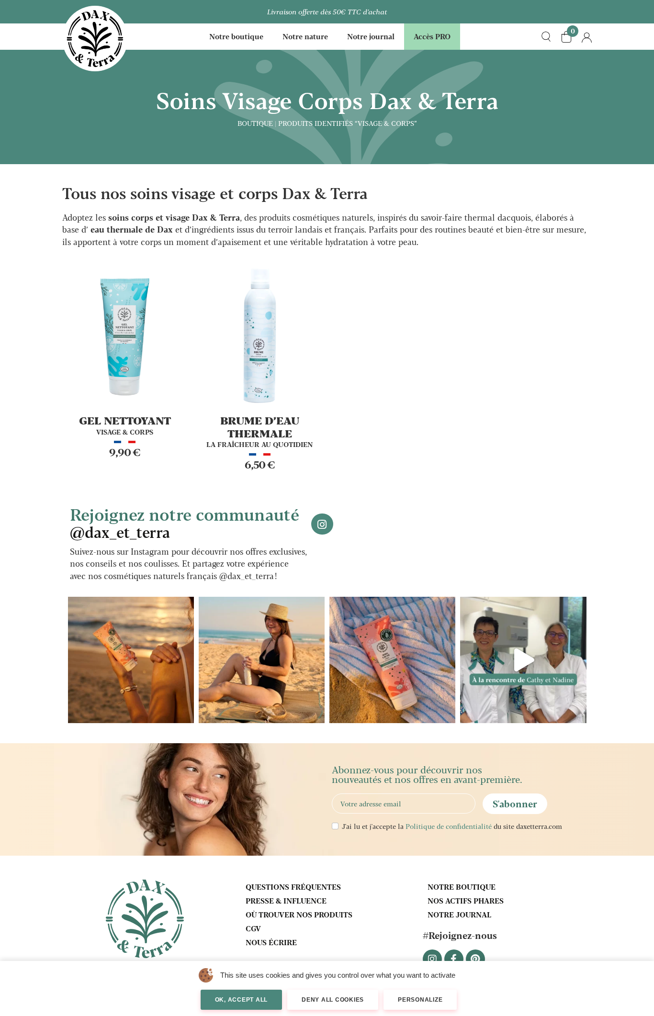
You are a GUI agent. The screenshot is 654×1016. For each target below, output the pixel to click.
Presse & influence (286, 900)
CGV (253, 928)
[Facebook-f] (453, 959)
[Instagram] (432, 959)
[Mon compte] (587, 36)
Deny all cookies (333, 999)
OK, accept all (241, 999)
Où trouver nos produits (299, 914)
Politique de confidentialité (449, 826)
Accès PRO (432, 36)
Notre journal (371, 36)
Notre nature (305, 36)
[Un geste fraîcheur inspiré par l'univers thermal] (262, 660)
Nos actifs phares (466, 900)
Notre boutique (236, 36)
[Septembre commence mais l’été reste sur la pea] (131, 660)
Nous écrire (271, 942)
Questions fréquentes (293, 887)
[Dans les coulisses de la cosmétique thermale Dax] (523, 660)
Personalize (420, 999)
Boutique (255, 123)
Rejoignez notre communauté (184, 522)
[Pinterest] (475, 959)
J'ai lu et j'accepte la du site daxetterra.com (452, 826)
